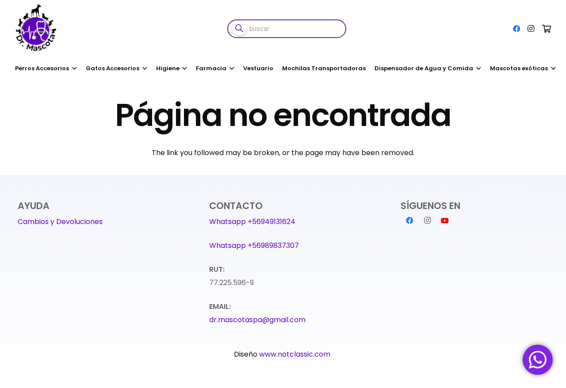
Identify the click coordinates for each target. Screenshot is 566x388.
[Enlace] (37, 28)
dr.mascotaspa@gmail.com (257, 320)
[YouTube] (445, 220)
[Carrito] (546, 28)
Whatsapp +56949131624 (252, 222)
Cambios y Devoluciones (60, 222)
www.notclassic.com (295, 354)
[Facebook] (516, 29)
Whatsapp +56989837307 (254, 245)
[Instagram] (531, 29)
